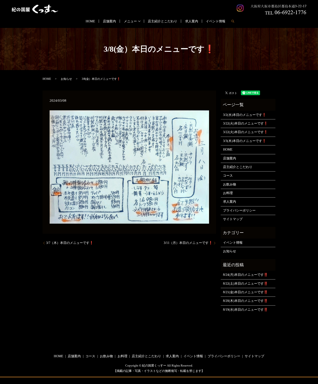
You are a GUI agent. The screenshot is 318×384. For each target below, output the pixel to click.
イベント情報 (215, 21)
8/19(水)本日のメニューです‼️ (245, 309)
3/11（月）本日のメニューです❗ (188, 243)
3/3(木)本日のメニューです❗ (244, 141)
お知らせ (66, 79)
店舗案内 (109, 21)
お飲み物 (229, 184)
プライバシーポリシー (239, 210)
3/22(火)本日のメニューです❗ (245, 123)
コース (228, 175)
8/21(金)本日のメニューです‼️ (245, 292)
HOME (90, 21)
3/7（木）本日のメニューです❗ (69, 243)
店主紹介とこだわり (162, 21)
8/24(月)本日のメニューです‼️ (245, 274)
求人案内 (191, 21)
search (232, 21)
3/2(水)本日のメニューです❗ (244, 115)
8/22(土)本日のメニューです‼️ (245, 283)
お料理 (228, 193)
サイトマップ (233, 219)
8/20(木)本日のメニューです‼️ (245, 301)
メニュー (130, 21)
